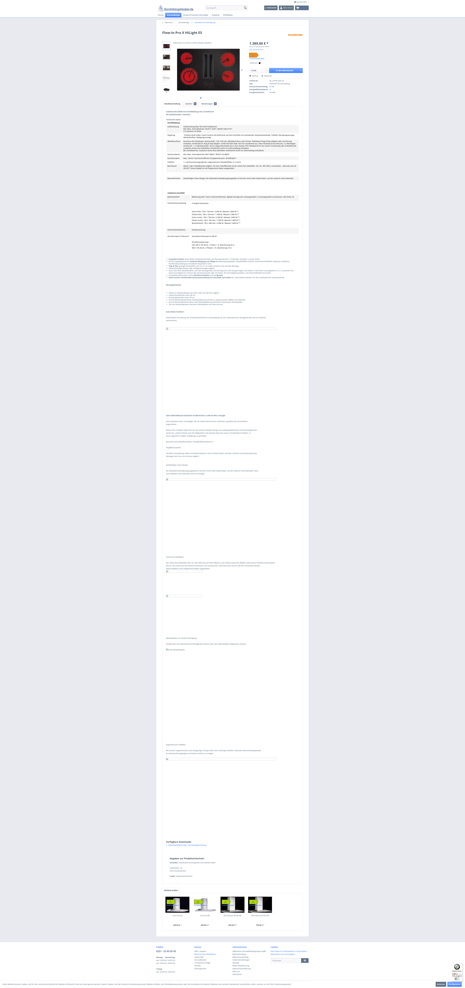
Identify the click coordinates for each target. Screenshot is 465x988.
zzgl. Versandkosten (256, 49)
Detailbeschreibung (172, 104)
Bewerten (268, 76)
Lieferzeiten (199, 957)
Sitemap (235, 963)
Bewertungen (208, 104)
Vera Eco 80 (205, 915)
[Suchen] (245, 7)
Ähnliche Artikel (171, 890)
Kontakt (197, 966)
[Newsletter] (305, 960)
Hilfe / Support (200, 951)
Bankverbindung (239, 954)
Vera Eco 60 (177, 915)
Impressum (237, 974)
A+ (270, 89)
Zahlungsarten (200, 968)
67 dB (271, 86)
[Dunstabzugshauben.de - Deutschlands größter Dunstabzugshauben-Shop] (175, 8)
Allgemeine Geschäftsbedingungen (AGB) (249, 951)
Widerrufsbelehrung (240, 966)
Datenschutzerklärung (241, 968)
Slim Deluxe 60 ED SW (260, 915)
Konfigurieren (454, 984)
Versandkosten (200, 960)
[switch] (457, 978)
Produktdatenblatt (256, 58)
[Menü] (461, 964)
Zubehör (190, 104)
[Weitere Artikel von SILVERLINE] (295, 35)
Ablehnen (441, 984)
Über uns (236, 971)
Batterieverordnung (240, 957)
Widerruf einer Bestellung (204, 954)
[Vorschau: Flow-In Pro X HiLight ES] (166, 46)
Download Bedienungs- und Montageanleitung (187, 845)
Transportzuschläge (202, 963)
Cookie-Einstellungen (241, 960)
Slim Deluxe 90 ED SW (232, 915)
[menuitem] (226, 7)
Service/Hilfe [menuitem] (301, 2)
